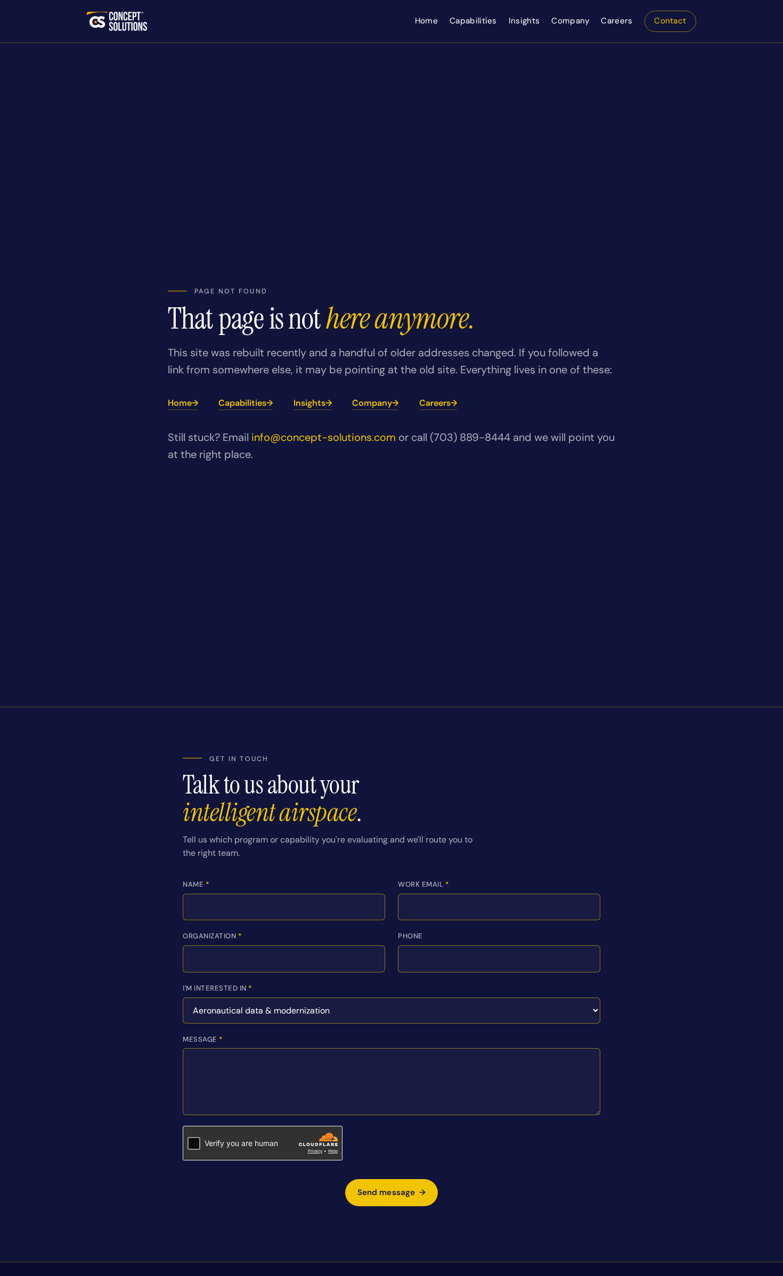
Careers (616, 20)
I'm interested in (217, 988)
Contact (670, 20)
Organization (212, 935)
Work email (423, 884)
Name (196, 884)
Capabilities (473, 20)
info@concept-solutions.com (323, 437)
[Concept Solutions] (117, 21)
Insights (524, 20)
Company (570, 20)
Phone (410, 935)
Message (203, 1039)
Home (426, 20)
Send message (391, 1192)
